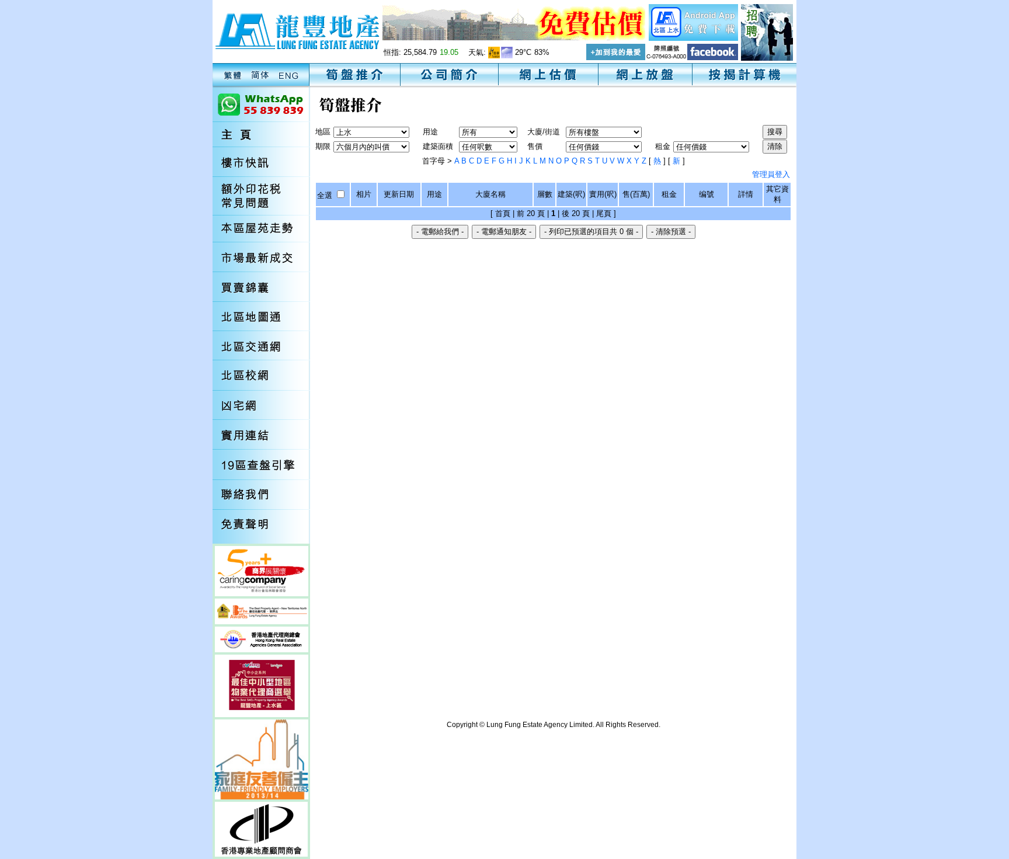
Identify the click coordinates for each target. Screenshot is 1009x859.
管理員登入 (771, 174)
